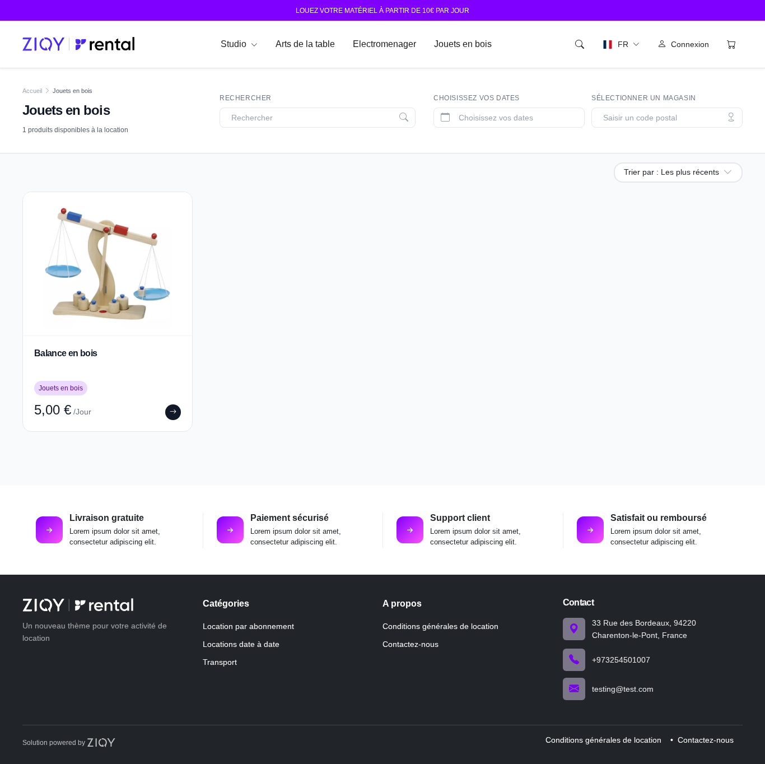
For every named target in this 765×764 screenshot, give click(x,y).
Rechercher (246, 98)
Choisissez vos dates (476, 98)
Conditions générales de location (440, 626)
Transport (220, 662)
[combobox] (320, 118)
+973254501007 (621, 659)
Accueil (32, 90)
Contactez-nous (410, 644)
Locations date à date (241, 644)
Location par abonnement (248, 626)
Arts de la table (305, 44)
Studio (235, 44)
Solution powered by (54, 743)
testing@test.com (623, 688)
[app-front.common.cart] (731, 44)
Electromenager (384, 44)
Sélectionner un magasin (643, 98)
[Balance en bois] (107, 264)
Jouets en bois (463, 44)
